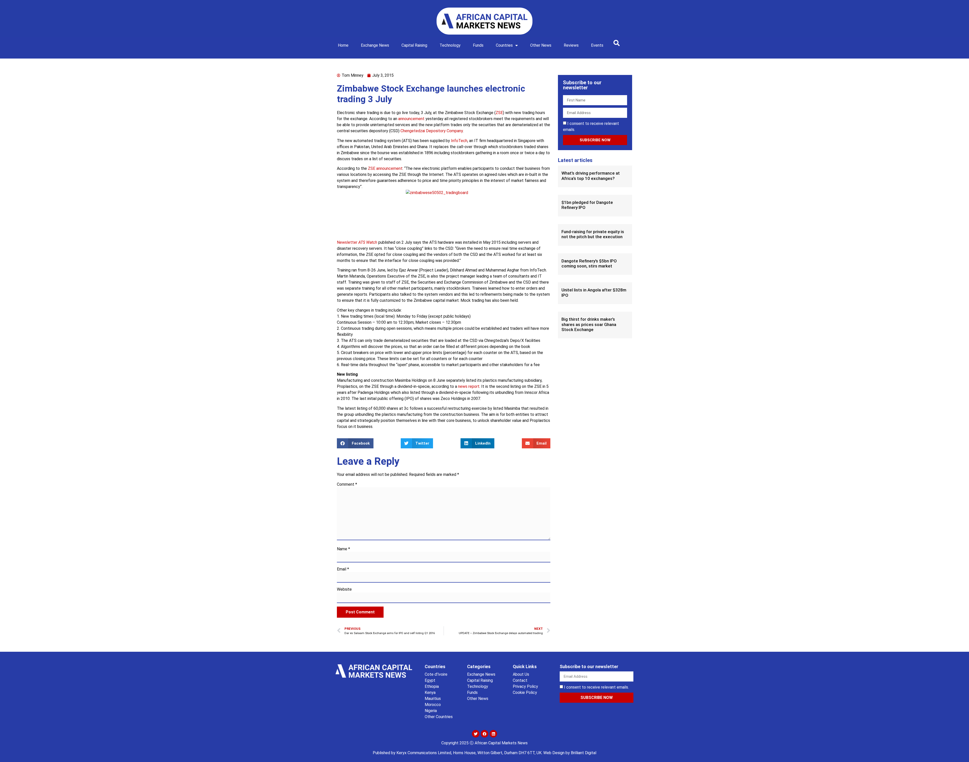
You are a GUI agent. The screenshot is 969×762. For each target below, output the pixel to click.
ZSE (499, 112)
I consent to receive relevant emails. (596, 687)
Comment (347, 484)
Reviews (571, 45)
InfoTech (459, 140)
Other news (540, 45)
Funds (478, 45)
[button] (616, 43)
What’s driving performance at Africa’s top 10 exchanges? (590, 176)
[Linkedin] (493, 734)
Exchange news (375, 45)
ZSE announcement (385, 168)
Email (343, 569)
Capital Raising (414, 45)
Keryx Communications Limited (423, 752)
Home (343, 45)
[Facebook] (484, 734)
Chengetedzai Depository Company (431, 130)
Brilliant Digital (583, 752)
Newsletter (357, 242)
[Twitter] (475, 734)
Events (597, 45)
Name (343, 549)
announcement (411, 118)
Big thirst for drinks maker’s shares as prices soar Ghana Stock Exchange (588, 324)
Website (344, 589)
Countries (504, 45)
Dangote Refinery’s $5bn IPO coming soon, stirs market (589, 263)
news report (468, 386)
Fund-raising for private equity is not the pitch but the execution (592, 234)
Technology (450, 45)
